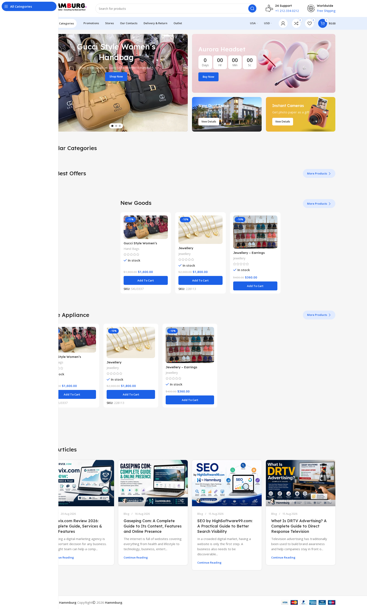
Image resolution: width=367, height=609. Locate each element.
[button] (146, 280)
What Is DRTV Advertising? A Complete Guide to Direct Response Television (299, 526)
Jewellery (185, 248)
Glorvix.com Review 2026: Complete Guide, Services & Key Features (76, 526)
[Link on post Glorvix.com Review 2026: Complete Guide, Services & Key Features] (79, 483)
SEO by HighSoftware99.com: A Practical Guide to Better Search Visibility (225, 526)
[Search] (252, 8)
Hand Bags (131, 249)
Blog (126, 514)
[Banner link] (263, 63)
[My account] (283, 23)
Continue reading (62, 557)
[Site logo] (65, 8)
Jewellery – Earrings (249, 253)
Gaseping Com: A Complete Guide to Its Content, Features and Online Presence (153, 526)
